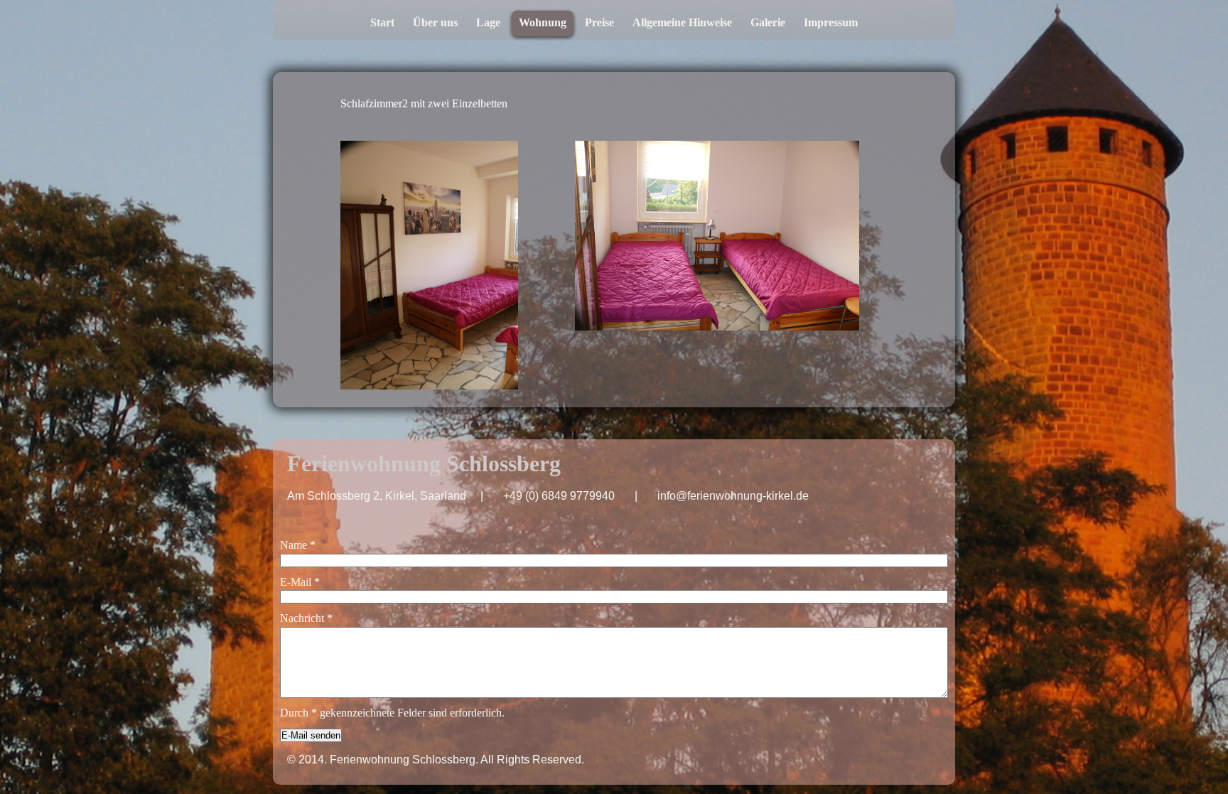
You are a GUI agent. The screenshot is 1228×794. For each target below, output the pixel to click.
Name (298, 545)
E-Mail (300, 582)
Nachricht (306, 618)
